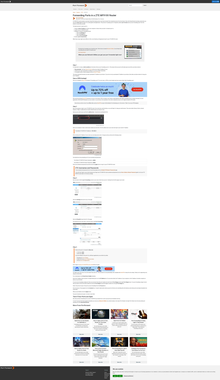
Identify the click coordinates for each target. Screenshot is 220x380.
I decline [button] (120, 375)
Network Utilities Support (90, 372)
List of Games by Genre (89, 259)
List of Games (85, 257)
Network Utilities (110, 48)
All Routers (106, 375)
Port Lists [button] (80, 9)
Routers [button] (75, 9)
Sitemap (35, 1)
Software (25, 1)
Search (145, 5)
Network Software (108, 373)
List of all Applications (84, 260)
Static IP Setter (88, 69)
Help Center (30, 1)
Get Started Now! (82, 52)
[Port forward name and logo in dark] (80, 5)
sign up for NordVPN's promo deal (86, 264)
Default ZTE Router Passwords (108, 170)
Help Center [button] (92, 9)
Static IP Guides (97, 72)
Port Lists (20, 1)
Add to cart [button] (215, 1)
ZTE (82, 12)
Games (105, 377)
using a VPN (84, 80)
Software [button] (86, 9)
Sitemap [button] (98, 9)
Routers (15, 1)
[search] (38, 1)
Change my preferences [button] (128, 375)
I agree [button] (115, 375)
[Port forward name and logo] (6, 1)
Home (74, 12)
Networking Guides (89, 375)
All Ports (106, 376)
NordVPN (85, 98)
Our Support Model (89, 373)
